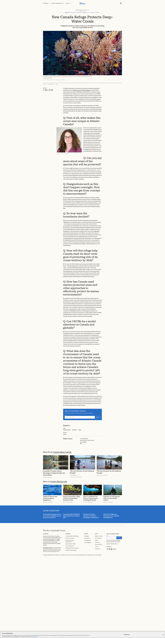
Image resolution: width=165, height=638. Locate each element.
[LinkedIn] (111, 549)
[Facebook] (107, 549)
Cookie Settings (127, 634)
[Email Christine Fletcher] (80, 443)
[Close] (163, 634)
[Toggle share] (121, 86)
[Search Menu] (121, 3)
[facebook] (44, 90)
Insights (86, 533)
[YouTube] (115, 549)
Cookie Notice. (35, 636)
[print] (52, 90)
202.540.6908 (83, 442)
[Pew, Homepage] (82, 3)
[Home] (54, 530)
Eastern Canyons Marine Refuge (82, 90)
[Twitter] (113, 549)
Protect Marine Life (58, 481)
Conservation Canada (62, 452)
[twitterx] (47, 90)
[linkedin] (46, 90)
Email (65, 415)
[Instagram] (109, 549)
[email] (50, 90)
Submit (97, 417)
